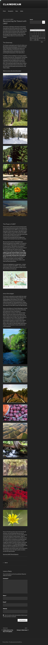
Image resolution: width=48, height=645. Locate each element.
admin (11, 19)
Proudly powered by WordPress (15, 642)
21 (32, 37)
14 (33, 35)
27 (30, 39)
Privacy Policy (5, 642)
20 (30, 37)
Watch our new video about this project (12, 70)
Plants (4, 11)
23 (37, 37)
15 (35, 35)
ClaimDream (12, 4)
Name (4, 595)
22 (35, 37)
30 (37, 39)
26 (44, 37)
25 (41, 37)
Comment (6, 578)
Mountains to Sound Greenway (10, 46)
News (17, 11)
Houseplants (10, 11)
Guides (21, 11)
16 (37, 35)
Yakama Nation (6, 299)
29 (35, 39)
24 (39, 37)
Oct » (42, 41)
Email (4, 602)
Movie (6, 562)
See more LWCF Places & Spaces (10, 554)
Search (31, 19)
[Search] (43, 22)
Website (5, 608)
